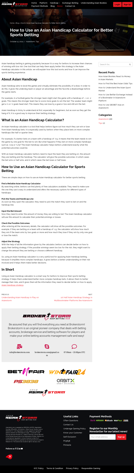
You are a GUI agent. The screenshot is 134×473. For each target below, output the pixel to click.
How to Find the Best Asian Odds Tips (115, 83)
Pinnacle (67, 445)
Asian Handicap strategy (12, 285)
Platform (43, 3)
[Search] (130, 64)
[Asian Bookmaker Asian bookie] (15, 4)
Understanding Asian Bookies (94, 3)
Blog (52, 6)
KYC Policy (39, 468)
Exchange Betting (70, 3)
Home (34, 3)
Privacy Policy (72, 468)
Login (117, 4)
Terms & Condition (54, 468)
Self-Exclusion (69, 437)
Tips (37, 42)
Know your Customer (72, 433)
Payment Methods (39, 6)
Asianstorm (30, 42)
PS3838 (66, 441)
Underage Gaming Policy (74, 428)
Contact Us (70, 6)
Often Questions (70, 420)
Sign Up (127, 4)
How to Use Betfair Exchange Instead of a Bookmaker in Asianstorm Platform (115, 98)
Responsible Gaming (90, 468)
